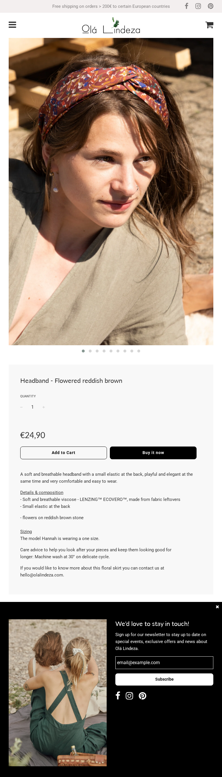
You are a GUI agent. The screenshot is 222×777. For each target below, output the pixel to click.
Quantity (28, 396)
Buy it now (153, 452)
